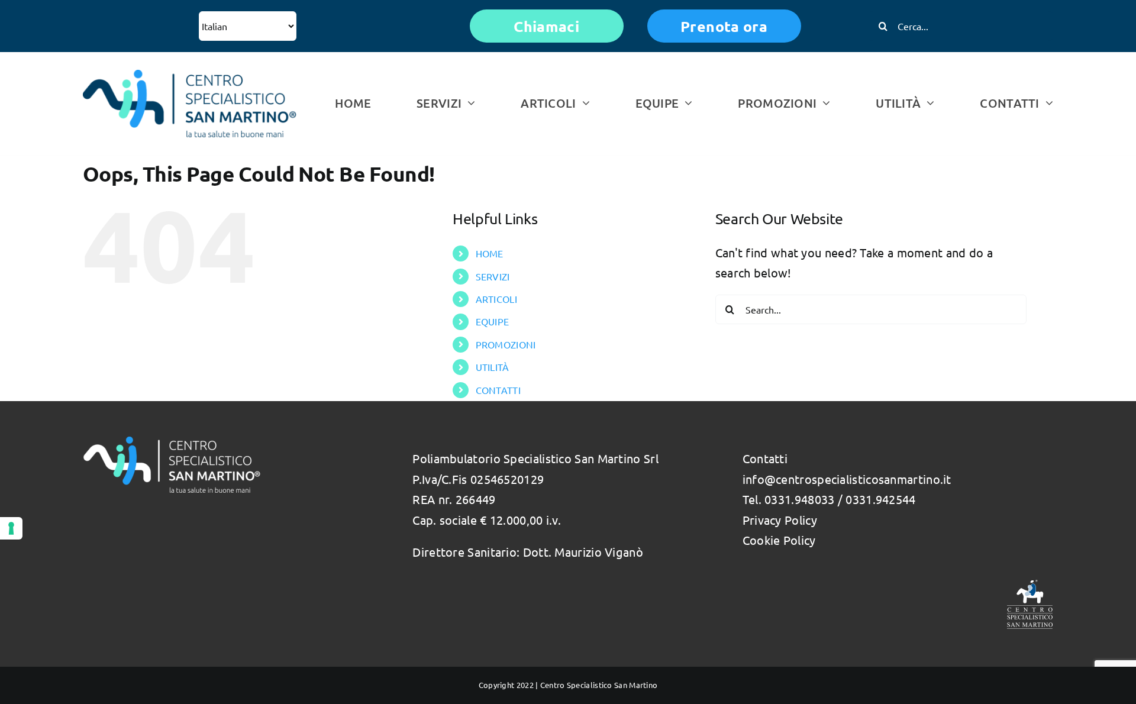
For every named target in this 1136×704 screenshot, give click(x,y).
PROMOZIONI (506, 344)
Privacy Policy (780, 519)
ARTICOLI (496, 299)
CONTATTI (498, 390)
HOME (490, 253)
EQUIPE (492, 321)
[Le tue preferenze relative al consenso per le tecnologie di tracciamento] (11, 528)
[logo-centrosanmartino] (189, 75)
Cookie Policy (779, 539)
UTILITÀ (492, 367)
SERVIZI (493, 276)
